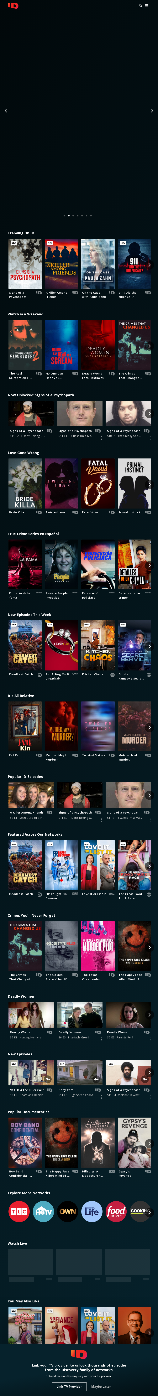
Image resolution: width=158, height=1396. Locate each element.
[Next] (151, 110)
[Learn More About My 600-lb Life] (150, 1286)
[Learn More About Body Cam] (101, 1097)
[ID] (13, 6)
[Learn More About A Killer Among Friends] (53, 819)
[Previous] (6, 110)
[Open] (147, 6)
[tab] (64, 215)
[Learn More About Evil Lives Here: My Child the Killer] (53, 1286)
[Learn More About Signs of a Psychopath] (53, 438)
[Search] (139, 6)
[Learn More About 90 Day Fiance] (101, 1286)
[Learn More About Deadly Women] (53, 1039)
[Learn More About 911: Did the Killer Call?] (53, 1097)
